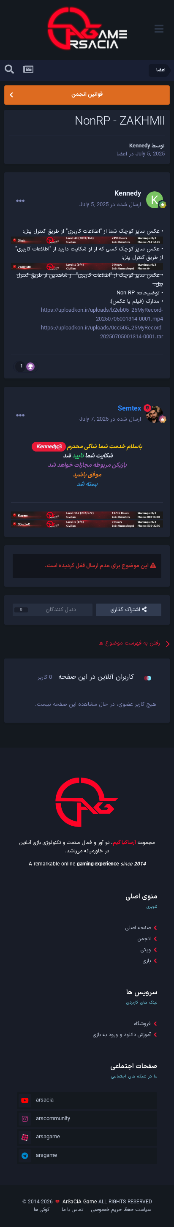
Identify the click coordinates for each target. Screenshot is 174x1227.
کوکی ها (41, 1209)
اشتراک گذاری (126, 610)
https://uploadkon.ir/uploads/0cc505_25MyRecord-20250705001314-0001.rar (102, 332)
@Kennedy (49, 447)
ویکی (146, 950)
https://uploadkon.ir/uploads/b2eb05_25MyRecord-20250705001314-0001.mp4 (102, 315)
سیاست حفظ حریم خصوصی (121, 1209)
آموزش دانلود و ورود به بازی (122, 1035)
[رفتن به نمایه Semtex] (154, 414)
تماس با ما (72, 1209)
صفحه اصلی (138, 928)
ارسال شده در (110, 205)
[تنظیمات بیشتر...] (20, 201)
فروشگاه (142, 1024)
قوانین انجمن (87, 94)
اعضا (122, 154)
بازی (147, 961)
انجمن (144, 939)
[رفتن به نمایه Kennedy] (154, 199)
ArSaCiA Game (80, 1202)
